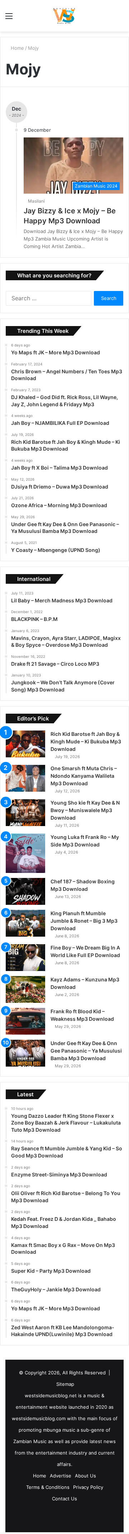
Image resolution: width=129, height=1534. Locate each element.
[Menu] (9, 18)
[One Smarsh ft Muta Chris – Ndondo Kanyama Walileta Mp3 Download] (25, 778)
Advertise (60, 1476)
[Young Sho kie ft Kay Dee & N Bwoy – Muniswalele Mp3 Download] (25, 812)
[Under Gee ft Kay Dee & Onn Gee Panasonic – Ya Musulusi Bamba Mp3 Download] (25, 1053)
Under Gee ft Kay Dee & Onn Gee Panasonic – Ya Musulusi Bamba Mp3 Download (86, 1050)
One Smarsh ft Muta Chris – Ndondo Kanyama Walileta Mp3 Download (84, 775)
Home (17, 48)
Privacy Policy (88, 1487)
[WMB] (64, 15)
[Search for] (120, 18)
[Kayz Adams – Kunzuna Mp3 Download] (25, 989)
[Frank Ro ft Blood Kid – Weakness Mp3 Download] (25, 1021)
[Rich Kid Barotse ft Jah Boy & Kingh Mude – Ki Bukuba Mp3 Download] (25, 743)
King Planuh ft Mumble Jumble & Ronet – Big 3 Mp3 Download (84, 920)
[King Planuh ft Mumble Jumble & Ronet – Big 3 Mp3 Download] (25, 923)
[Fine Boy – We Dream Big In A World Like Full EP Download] (25, 957)
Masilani (37, 201)
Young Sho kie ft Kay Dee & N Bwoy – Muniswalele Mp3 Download (85, 810)
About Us (85, 1476)
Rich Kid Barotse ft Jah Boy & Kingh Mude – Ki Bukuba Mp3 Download (86, 741)
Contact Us (64, 1498)
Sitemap (65, 1384)
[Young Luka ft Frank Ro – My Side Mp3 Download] (25, 853)
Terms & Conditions (48, 1487)
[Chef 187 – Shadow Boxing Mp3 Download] (25, 891)
